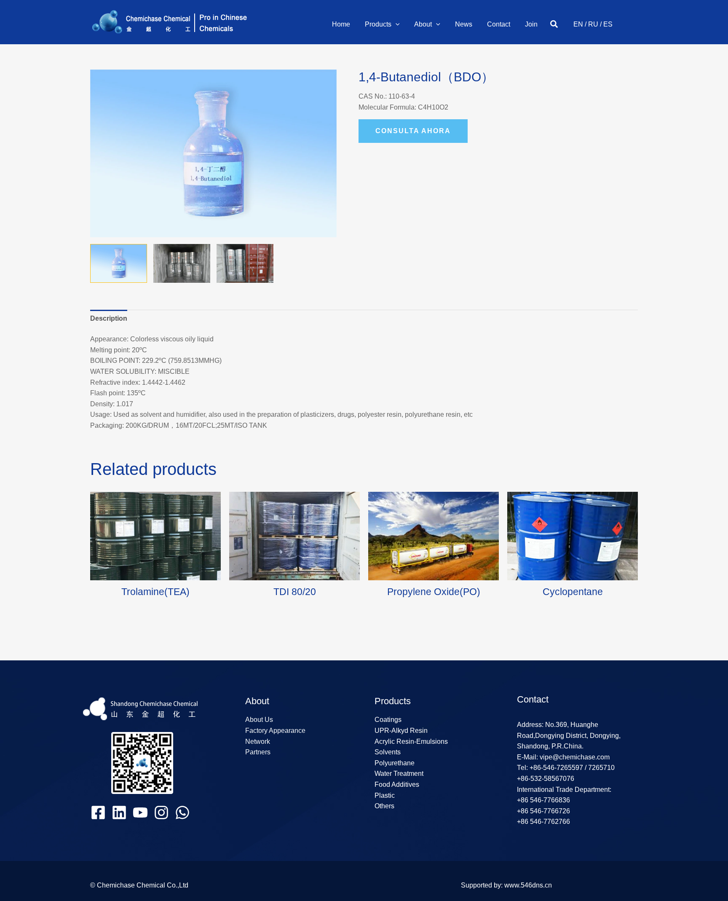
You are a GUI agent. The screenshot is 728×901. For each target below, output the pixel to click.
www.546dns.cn (528, 885)
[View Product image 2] (181, 263)
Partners (257, 752)
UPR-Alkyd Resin (401, 730)
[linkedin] (119, 812)
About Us (259, 719)
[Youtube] (140, 812)
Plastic (385, 795)
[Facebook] (98, 812)
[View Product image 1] (118, 263)
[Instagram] (161, 812)
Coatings (388, 719)
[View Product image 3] (245, 263)
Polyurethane (395, 763)
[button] (395, 24)
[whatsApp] (182, 812)
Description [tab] (108, 318)
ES (608, 24)
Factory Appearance (275, 730)
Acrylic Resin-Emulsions (411, 741)
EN (578, 24)
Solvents (388, 752)
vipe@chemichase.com (574, 757)
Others (384, 806)
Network (257, 741)
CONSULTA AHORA (413, 130)
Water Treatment (399, 773)
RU (593, 24)
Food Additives (397, 784)
